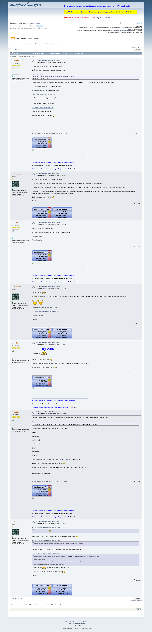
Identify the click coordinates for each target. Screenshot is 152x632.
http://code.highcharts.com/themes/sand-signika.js (64, 561)
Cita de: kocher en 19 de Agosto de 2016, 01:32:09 (46, 527)
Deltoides (17, 174)
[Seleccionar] (40, 74)
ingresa (32, 23)
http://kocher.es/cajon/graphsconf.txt (44, 94)
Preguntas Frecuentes (103, 18)
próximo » (139, 47)
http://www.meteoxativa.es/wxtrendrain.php (45, 311)
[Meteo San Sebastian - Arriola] (12, 76)
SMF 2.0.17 (68, 621)
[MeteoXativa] (12, 189)
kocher (16, 61)
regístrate (37, 23)
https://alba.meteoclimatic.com (122, 30)
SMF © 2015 (75, 621)
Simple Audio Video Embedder (77, 623)
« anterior (133, 47)
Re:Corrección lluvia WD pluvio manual (48, 60)
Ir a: (135, 609)
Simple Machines (84, 621)
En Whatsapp (121, 12)
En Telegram (132, 12)
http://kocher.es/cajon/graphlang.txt (42, 107)
